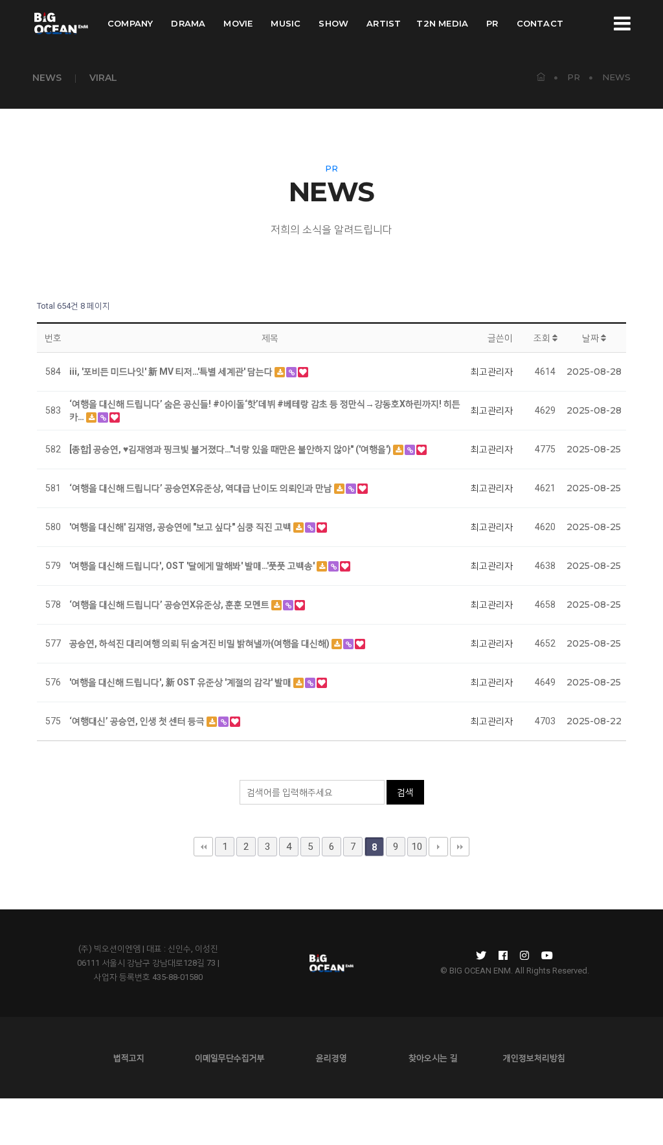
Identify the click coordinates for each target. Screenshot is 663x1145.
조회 (543, 338)
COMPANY (130, 23)
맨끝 (459, 846)
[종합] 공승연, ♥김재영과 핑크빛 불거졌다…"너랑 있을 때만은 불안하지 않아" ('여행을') (231, 449)
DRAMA (188, 23)
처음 (203, 846)
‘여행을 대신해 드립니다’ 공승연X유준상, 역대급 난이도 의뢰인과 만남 (201, 488)
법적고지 (128, 1057)
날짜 (591, 338)
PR (492, 23)
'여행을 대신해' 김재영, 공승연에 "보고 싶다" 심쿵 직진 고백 (181, 527)
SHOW (333, 23)
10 (417, 846)
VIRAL (103, 77)
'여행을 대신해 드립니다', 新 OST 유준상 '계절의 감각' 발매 (181, 682)
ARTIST (383, 23)
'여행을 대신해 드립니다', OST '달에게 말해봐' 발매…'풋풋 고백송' (193, 566)
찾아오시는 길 (433, 1057)
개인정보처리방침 (534, 1057)
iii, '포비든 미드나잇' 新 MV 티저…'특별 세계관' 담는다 (172, 371)
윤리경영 (331, 1057)
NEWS (47, 77)
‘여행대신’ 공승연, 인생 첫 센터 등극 (138, 721)
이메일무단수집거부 (230, 1057)
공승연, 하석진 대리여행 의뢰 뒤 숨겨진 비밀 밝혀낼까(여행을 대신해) (200, 643)
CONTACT (540, 23)
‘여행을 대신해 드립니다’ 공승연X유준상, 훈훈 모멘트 (170, 604)
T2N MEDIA (442, 23)
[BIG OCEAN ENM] (60, 23)
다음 (438, 846)
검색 (405, 792)
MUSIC (285, 23)
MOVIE (238, 23)
